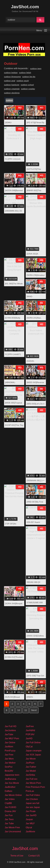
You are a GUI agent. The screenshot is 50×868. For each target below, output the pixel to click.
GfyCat (29, 746)
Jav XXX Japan (33, 754)
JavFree (30, 726)
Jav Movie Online (13, 795)
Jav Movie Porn (33, 783)
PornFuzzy (10, 750)
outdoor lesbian (11, 72)
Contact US (34, 855)
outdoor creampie (12, 89)
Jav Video (10, 799)
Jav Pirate (31, 811)
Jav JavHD (31, 815)
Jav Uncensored (13, 831)
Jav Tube (9, 823)
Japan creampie (34, 750)
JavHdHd (30, 730)
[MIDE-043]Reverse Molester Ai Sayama (35, 383)
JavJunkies (10, 730)
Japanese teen (12, 775)
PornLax (30, 791)
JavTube (9, 734)
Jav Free (9, 754)
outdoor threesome (12, 76)
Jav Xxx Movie (12, 783)
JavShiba (30, 775)
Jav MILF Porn (12, 738)
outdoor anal (9, 81)
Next (34, 710)
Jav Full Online (33, 742)
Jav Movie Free (12, 827)
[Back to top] (40, 859)
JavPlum (30, 763)
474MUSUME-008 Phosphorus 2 (35, 604)
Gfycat (29, 827)
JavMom (9, 746)
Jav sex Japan (33, 807)
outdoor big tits (28, 76)
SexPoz (8, 767)
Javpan (29, 819)
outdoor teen (35, 68)
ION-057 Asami (33, 522)
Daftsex (8, 791)
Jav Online (10, 742)
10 (18, 710)
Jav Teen (9, 819)
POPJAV (30, 734)
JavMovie (30, 831)
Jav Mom (9, 759)
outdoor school (27, 85)
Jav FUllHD (10, 807)
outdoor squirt (23, 81)
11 (25, 710)
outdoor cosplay (28, 89)
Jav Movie (31, 759)
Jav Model (31, 771)
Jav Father (31, 767)
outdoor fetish (25, 72)
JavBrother (10, 787)
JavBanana (10, 779)
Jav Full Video (33, 795)
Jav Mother (10, 763)
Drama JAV (10, 811)
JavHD (29, 738)
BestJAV (9, 771)
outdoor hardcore (11, 85)
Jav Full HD (10, 726)
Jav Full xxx (31, 779)
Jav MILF (30, 823)
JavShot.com (25, 6)
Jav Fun (9, 815)
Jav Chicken (32, 799)
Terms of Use (16, 855)
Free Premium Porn (35, 787)
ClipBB (8, 803)
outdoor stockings (12, 93)
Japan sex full (32, 803)
